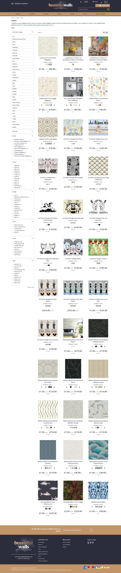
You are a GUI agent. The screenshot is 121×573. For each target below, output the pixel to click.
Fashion (15, 64)
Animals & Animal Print (19, 39)
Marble (15, 88)
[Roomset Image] (73, 46)
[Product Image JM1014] (48, 490)
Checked (15, 50)
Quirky (14, 99)
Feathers (15, 66)
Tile (14, 113)
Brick (14, 44)
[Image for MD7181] (73, 368)
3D (13, 36)
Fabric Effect (16, 58)
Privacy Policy (41, 558)
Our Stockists (41, 542)
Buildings (15, 47)
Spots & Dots (16, 102)
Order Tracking (66, 542)
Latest (39, 32)
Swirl (14, 110)
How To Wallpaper (42, 547)
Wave (14, 121)
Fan (14, 61)
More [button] (12, 28)
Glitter (14, 80)
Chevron (15, 53)
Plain (14, 97)
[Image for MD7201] (48, 368)
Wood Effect (16, 124)
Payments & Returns (42, 554)
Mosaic (15, 91)
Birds (14, 42)
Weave (14, 127)
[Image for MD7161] (98, 368)
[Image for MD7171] (48, 409)
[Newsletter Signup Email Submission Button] (91, 530)
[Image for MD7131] (48, 450)
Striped (15, 108)
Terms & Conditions (42, 561)
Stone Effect (16, 105)
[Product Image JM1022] (73, 490)
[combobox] (60, 25)
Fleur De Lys (16, 69)
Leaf (14, 86)
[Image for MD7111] (98, 409)
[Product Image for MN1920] (98, 490)
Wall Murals (100, 14)
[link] (88, 542)
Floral (14, 72)
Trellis (14, 119)
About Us (40, 544)
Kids (14, 83)
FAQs (39, 549)
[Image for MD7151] (73, 409)
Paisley (14, 94)
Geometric (16, 77)
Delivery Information (43, 551)
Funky (14, 75)
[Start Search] (108, 9)
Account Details (66, 544)
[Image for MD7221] (98, 328)
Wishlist (64, 547)
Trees (14, 116)
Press (39, 556)
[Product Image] (48, 46)
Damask (15, 55)
